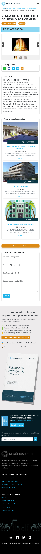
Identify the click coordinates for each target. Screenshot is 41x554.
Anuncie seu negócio (7, 478)
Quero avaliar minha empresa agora (16, 337)
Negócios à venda (11, 9)
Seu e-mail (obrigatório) (11, 265)
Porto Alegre (32, 9)
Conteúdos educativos (8, 487)
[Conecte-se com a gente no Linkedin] (30, 537)
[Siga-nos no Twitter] (23, 537)
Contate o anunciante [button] (20, 246)
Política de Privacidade (8, 504)
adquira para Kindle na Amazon (23, 420)
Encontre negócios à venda (9, 481)
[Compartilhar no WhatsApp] (4, 68)
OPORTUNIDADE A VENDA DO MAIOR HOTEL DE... (20, 147)
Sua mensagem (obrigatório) (13, 281)
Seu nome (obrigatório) (11, 257)
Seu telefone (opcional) (11, 273)
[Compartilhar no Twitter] (13, 68)
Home (3, 9)
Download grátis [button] (17, 425)
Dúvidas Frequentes (7, 501)
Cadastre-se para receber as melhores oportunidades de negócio (20, 434)
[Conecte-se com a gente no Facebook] (17, 537)
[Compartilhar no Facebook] (9, 68)
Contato (3, 497)
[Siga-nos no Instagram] (11, 537)
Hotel (20, 158)
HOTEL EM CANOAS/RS (20, 186)
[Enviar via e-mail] (17, 68)
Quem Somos (5, 507)
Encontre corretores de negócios (11, 484)
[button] (3, 44)
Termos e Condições (7, 510)
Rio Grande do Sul (22, 9)
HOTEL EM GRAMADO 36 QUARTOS (20, 224)
